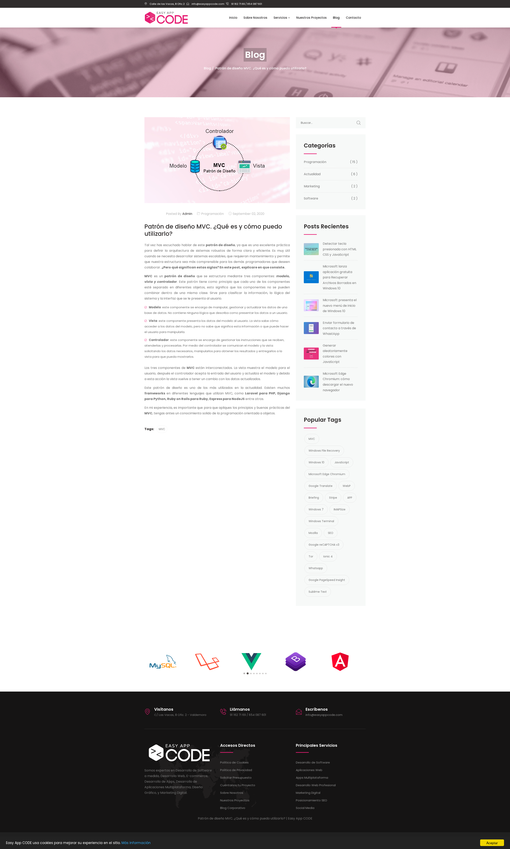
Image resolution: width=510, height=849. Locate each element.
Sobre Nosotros (255, 18)
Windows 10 (316, 462)
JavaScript (341, 462)
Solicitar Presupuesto (236, 777)
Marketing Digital (308, 793)
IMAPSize (339, 509)
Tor (311, 556)
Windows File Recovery (324, 451)
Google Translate (320, 486)
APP (349, 498)
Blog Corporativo (232, 808)
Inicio (233, 18)
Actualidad (312, 174)
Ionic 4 (328, 556)
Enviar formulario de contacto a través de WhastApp (339, 328)
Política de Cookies (234, 762)
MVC (162, 429)
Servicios (281, 18)
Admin (186, 213)
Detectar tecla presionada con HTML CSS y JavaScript (339, 249)
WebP (347, 486)
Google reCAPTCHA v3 (324, 545)
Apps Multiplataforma (312, 777)
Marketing (312, 186)
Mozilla (313, 533)
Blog (336, 18)
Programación (212, 213)
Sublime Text (318, 592)
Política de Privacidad (236, 770)
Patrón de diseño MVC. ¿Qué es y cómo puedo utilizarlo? (260, 68)
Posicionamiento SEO (311, 800)
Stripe (333, 498)
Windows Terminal (321, 521)
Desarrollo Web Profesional (316, 785)
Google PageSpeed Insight (327, 580)
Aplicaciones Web (309, 770)
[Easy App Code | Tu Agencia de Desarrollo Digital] (166, 18)
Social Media (305, 808)
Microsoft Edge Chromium (327, 474)
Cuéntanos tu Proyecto (237, 785)
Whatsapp (316, 568)
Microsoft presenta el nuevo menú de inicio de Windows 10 (340, 305)
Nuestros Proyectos (311, 18)
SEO (330, 533)
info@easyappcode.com (324, 715)
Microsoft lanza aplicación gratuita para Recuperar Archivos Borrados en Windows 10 (339, 277)
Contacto (353, 18)
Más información (136, 842)
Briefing (314, 498)
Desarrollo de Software (313, 762)
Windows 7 (316, 509)
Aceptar (492, 842)
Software (311, 198)
